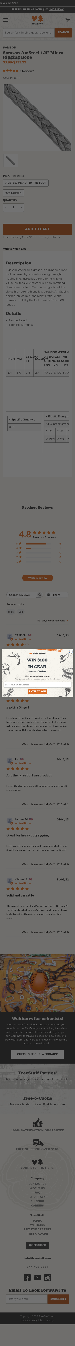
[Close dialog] (70, 651)
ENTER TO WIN (37, 691)
